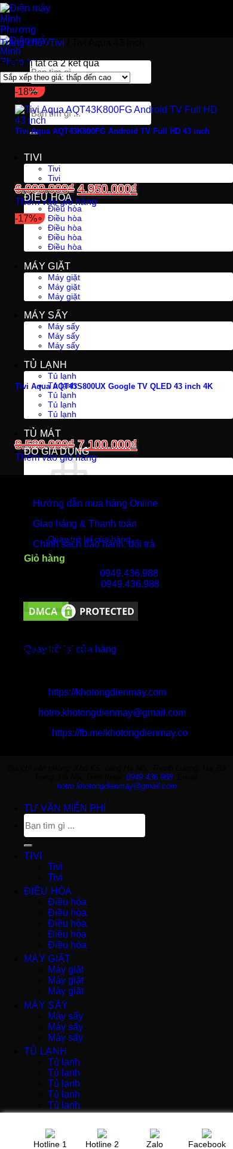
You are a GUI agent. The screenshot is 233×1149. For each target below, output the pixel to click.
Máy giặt (47, 266)
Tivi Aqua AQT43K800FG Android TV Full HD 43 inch (112, 131)
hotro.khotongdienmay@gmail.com (112, 712)
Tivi (33, 157)
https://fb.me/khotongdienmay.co (120, 733)
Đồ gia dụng (57, 451)
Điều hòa (48, 197)
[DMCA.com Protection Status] (80, 620)
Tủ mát (42, 433)
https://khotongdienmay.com (107, 692)
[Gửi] (28, 845)
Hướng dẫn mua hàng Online (95, 503)
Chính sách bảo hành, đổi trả (94, 544)
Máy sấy (46, 315)
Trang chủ (21, 43)
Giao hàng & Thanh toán (85, 524)
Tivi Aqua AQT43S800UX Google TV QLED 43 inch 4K (114, 386)
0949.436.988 (129, 573)
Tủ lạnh (45, 365)
